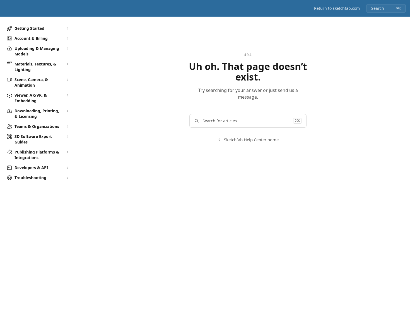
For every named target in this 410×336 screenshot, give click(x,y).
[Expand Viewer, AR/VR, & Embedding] (67, 95)
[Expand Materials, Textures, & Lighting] (67, 64)
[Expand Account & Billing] (67, 38)
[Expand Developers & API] (67, 168)
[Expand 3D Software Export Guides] (67, 136)
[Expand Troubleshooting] (67, 178)
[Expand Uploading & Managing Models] (67, 48)
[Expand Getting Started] (67, 28)
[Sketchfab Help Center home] (5, 8)
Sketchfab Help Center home (251, 139)
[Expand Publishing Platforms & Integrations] (67, 152)
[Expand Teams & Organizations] (67, 126)
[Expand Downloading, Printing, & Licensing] (67, 111)
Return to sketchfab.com (337, 8)
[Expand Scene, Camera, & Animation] (67, 80)
